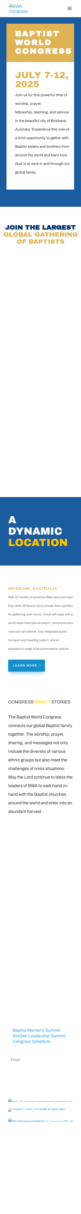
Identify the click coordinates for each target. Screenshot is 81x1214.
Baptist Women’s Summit (36, 1030)
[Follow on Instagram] (44, 1191)
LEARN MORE (25, 665)
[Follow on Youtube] (53, 1191)
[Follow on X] (36, 1191)
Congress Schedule (31, 1041)
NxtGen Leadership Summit (39, 1035)
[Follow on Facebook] (27, 1191)
